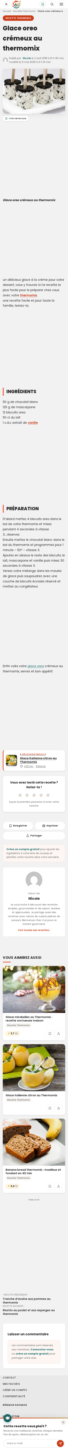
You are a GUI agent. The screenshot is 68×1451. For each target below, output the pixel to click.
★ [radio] (20, 795)
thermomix (28, 295)
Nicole (27, 58)
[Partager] (58, 1034)
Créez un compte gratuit (23, 849)
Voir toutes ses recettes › (34, 930)
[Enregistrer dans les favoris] (50, 1034)
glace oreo (36, 666)
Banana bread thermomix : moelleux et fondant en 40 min (33, 1171)
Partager (36, 835)
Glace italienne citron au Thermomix (31, 1095)
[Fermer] (63, 1422)
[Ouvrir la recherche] (52, 4)
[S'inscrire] (60, 1443)
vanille (33, 423)
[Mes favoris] (42, 4)
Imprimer (52, 825)
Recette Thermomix (24, 11)
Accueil (7, 11)
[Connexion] (6, 4)
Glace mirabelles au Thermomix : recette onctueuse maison (29, 1019)
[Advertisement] (34, 160)
